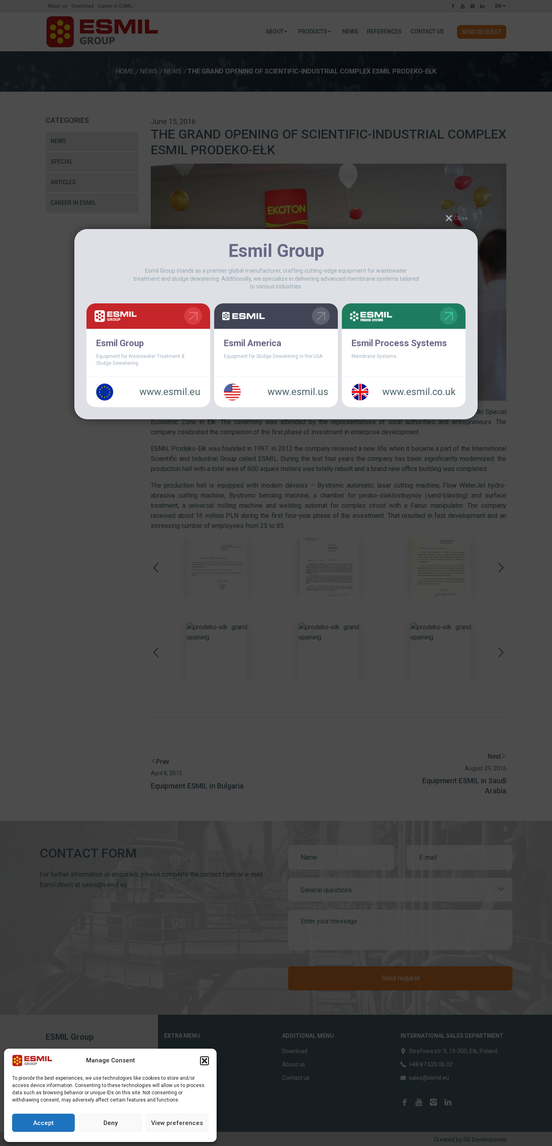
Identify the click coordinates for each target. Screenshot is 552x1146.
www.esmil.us (298, 392)
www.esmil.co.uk (419, 392)
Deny (110, 1123)
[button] (204, 1061)
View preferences (177, 1123)
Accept (43, 1123)
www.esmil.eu (169, 392)
